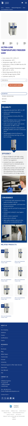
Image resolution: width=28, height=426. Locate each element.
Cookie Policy (22, 410)
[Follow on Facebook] (2, 398)
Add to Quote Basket (15, 85)
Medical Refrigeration (16, 7)
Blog (2, 351)
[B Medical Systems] (5, 3)
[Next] (25, 25)
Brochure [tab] (4, 98)
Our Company (4, 330)
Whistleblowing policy (18, 412)
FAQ (2, 372)
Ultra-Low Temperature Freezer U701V (6, 317)
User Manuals (4, 370)
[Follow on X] (5, 398)
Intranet (3, 359)
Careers (3, 335)
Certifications (4, 338)
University (3, 362)
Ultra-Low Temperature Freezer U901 (6, 298)
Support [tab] (4, 101)
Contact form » (5, 394)
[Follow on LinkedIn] (10, 398)
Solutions (8, 7)
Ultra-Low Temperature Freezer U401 (20, 262)
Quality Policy (10, 414)
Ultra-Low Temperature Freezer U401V (6, 262)
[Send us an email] (8, 398)
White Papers (4, 354)
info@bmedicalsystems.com (11, 391)
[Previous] (3, 25)
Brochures (3, 349)
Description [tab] (4, 93)
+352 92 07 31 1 (7, 389)
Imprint (14, 419)
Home (2, 7)
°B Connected (7, 133)
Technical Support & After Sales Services (11, 365)
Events (3, 340)
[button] (22, 2)
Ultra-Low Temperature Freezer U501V (6, 280)
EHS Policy (18, 414)
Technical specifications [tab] (8, 96)
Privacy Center (5, 410)
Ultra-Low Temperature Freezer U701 (20, 298)
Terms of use (14, 410)
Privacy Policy (7, 412)
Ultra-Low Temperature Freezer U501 (20, 280)
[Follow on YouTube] (13, 398)
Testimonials (4, 357)
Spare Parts (4, 367)
